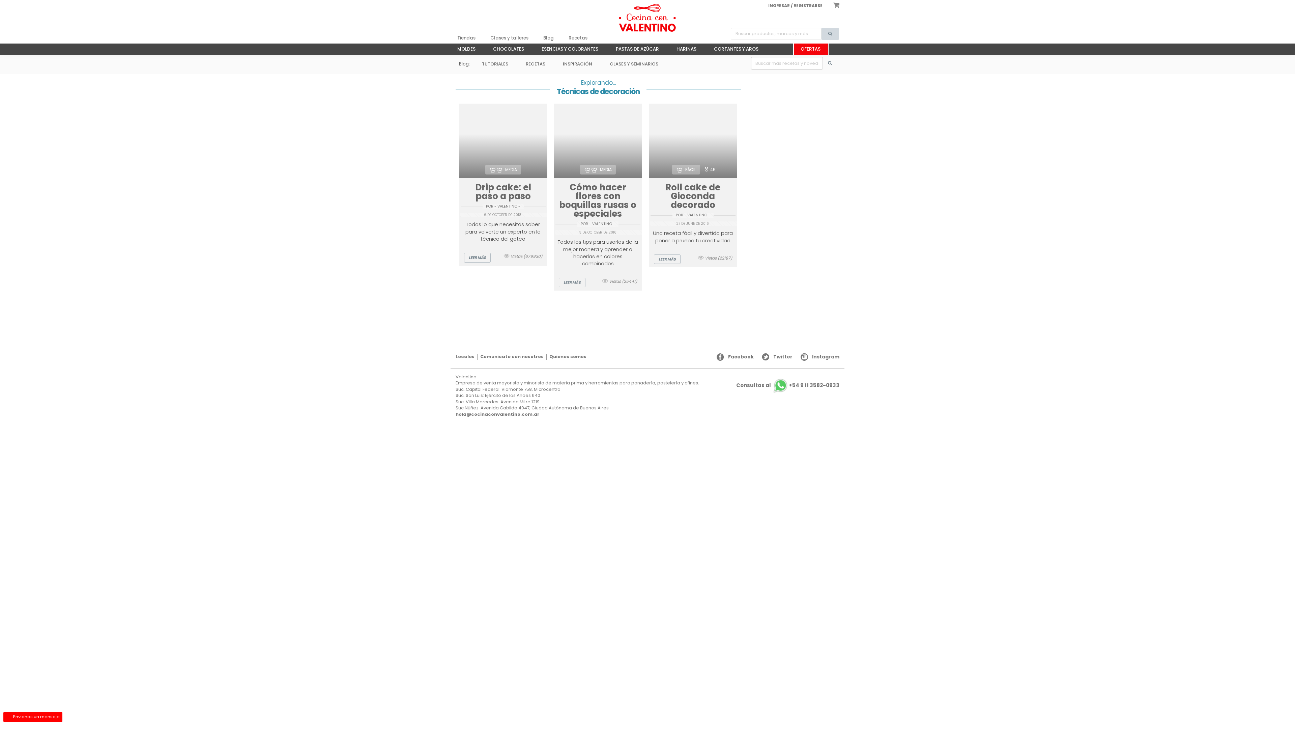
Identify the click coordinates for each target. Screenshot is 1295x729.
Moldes (463, 50)
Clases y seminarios (634, 64)
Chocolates (505, 50)
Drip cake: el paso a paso (503, 191)
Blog (548, 38)
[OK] (833, 63)
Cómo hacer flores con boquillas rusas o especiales (597, 200)
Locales (465, 356)
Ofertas (811, 49)
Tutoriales (495, 64)
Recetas (578, 38)
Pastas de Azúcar (634, 50)
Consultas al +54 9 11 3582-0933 (787, 385)
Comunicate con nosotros (512, 356)
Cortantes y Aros (732, 50)
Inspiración (577, 64)
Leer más (477, 257)
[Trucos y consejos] (647, 17)
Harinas (683, 50)
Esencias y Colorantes (566, 50)
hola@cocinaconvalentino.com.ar (497, 414)
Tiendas (466, 38)
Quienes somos (567, 356)
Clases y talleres (509, 38)
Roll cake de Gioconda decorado (692, 196)
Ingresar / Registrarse (795, 5)
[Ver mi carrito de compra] (833, 5)
